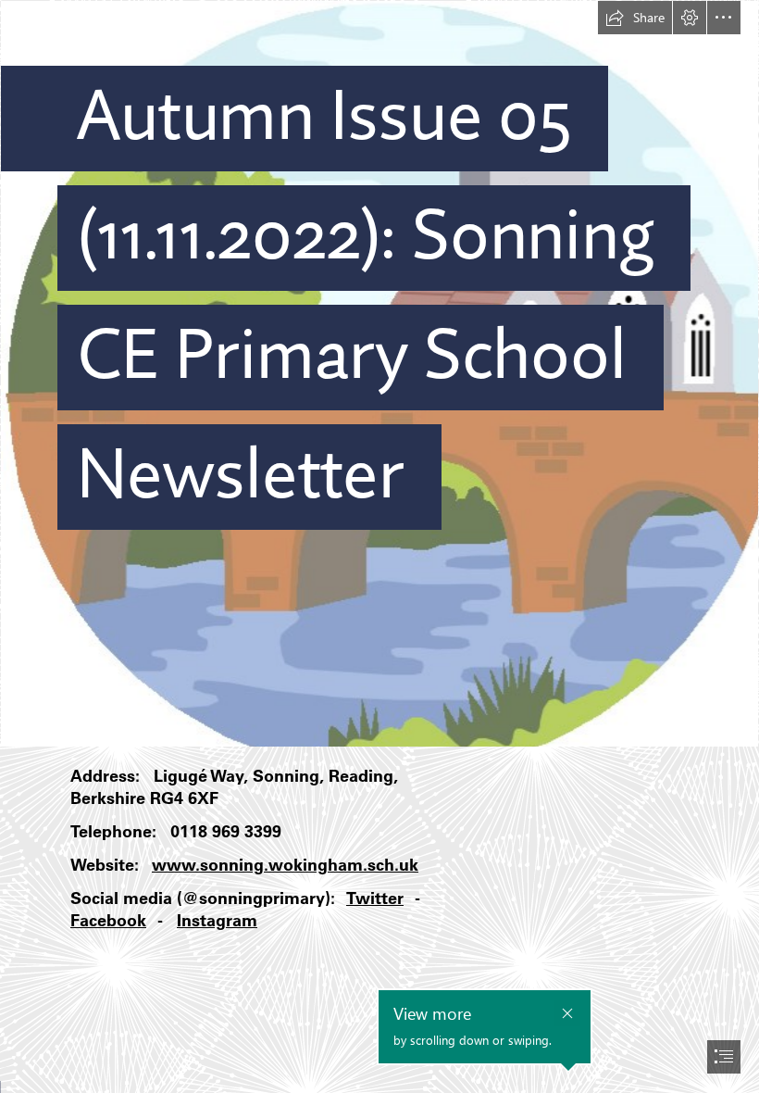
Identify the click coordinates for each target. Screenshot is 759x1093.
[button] (635, 17)
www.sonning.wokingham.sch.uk (285, 864)
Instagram (217, 920)
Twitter (375, 898)
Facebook (108, 920)
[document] (379, 546)
